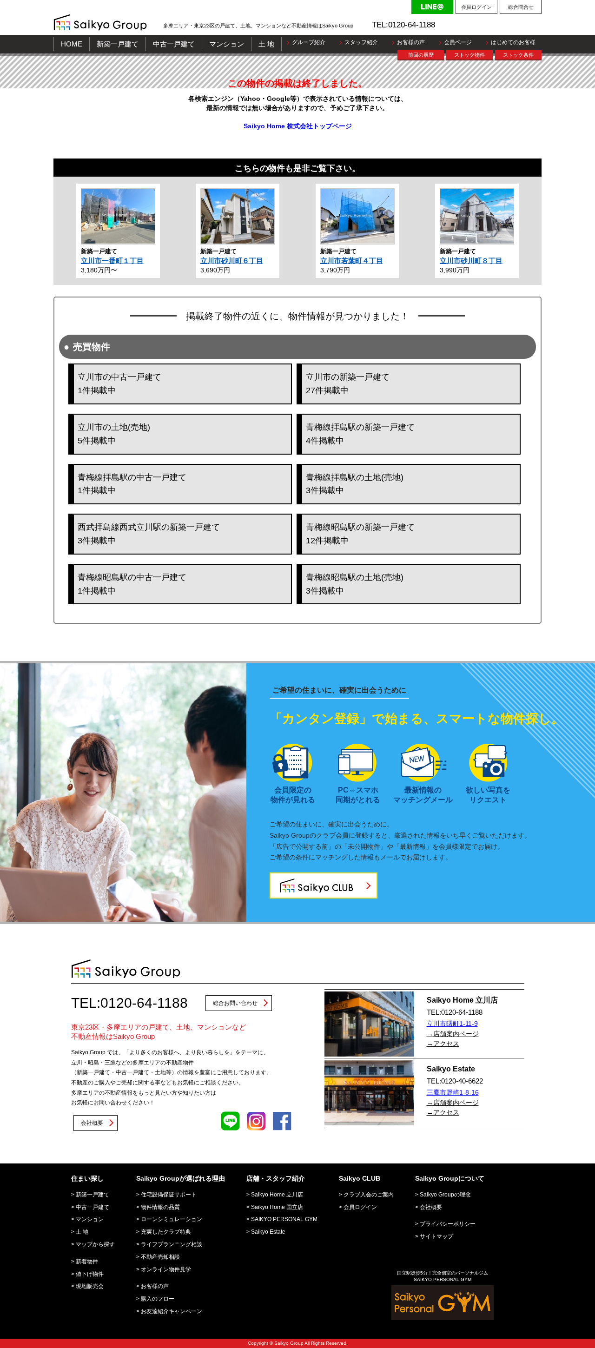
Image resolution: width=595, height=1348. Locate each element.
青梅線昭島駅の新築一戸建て (360, 533)
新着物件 (87, 1261)
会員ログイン (476, 7)
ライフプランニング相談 (171, 1244)
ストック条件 (518, 55)
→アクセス (443, 1043)
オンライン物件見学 (166, 1269)
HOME (71, 44)
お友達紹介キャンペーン (171, 1311)
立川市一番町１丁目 (112, 260)
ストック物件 (469, 55)
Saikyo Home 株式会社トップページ (298, 126)
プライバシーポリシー (448, 1224)
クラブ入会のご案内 (369, 1194)
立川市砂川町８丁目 (471, 260)
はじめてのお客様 (513, 42)
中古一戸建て (174, 44)
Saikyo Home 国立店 (277, 1207)
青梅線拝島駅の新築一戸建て (360, 434)
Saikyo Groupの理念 (445, 1194)
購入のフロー (157, 1298)
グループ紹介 (308, 42)
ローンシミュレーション (171, 1219)
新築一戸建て (118, 44)
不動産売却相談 (160, 1257)
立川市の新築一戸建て (348, 383)
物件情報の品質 (160, 1207)
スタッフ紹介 (361, 42)
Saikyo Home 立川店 (277, 1194)
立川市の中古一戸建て (119, 383)
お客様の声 (411, 42)
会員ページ (458, 42)
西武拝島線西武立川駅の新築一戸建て (149, 533)
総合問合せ (521, 7)
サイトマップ (436, 1236)
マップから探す (95, 1244)
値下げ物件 (90, 1274)
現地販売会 (90, 1286)
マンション (226, 44)
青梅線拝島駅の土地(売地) (354, 484)
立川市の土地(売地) (114, 434)
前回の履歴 (421, 55)
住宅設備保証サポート (169, 1194)
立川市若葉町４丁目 (351, 260)
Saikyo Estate (268, 1232)
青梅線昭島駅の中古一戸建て (132, 584)
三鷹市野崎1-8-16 (453, 1092)
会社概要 (92, 1123)
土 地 (266, 44)
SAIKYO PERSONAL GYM (284, 1219)
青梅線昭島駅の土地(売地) (354, 584)
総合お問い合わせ (235, 1003)
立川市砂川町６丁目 (231, 260)
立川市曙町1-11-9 (452, 1023)
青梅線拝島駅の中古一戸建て (132, 484)
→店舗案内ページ (453, 1033)
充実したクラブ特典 (166, 1232)
